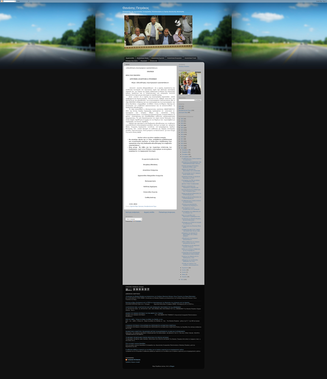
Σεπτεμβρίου (185, 156)
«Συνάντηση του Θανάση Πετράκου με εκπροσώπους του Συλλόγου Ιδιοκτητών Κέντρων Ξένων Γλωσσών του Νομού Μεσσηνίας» (161, 296)
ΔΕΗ (180, 108)
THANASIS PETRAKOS (133, 359)
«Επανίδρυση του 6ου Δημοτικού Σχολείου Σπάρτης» (190, 246)
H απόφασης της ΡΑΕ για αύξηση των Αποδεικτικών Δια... (191, 181)
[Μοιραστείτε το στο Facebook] (135, 204)
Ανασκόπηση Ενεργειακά (174, 58)
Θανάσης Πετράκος (136, 8)
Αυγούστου (185, 267)
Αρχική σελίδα (130, 58)
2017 (182, 139)
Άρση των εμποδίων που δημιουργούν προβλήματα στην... (191, 216)
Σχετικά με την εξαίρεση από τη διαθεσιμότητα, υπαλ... (190, 257)
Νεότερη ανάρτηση (132, 212)
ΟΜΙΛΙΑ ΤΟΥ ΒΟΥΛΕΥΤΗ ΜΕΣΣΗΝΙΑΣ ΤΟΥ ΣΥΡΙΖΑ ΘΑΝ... (191, 170)
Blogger (172, 366)
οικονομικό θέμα (183, 112)
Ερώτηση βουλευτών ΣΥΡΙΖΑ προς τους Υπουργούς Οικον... (191, 190)
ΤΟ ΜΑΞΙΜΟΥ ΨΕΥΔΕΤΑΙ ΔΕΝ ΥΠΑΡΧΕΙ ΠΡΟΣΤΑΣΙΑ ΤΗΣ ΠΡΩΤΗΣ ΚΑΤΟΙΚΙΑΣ (147, 337)
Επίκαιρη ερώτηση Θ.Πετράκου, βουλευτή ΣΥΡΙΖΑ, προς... (190, 166)
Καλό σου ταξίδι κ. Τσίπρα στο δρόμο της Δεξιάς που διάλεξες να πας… (145, 319)
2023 (182, 125)
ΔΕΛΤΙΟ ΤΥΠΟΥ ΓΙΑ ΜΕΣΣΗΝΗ (190, 184)
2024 (182, 123)
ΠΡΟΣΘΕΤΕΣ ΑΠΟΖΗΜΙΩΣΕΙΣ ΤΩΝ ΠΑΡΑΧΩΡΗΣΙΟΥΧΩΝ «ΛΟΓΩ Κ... (191, 163)
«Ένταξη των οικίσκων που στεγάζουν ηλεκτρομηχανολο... (190, 264)
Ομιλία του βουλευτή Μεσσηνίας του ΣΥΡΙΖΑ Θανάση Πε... (191, 194)
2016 (182, 141)
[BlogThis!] (131, 204)
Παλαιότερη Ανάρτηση (167, 212)
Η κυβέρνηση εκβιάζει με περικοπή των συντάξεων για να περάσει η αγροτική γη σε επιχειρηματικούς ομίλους (155, 349)
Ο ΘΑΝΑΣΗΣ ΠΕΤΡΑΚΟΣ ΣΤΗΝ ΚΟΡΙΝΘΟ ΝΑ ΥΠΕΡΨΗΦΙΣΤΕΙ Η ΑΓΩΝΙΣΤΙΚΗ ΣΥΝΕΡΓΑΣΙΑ (151, 325)
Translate (138, 221)
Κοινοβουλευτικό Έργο (150, 206)
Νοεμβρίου (185, 152)
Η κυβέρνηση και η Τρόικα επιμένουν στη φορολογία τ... (191, 159)
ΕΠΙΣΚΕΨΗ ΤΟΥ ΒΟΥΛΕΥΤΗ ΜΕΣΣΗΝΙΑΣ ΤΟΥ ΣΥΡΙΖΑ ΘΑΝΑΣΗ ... (189, 235)
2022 (182, 127)
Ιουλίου (184, 270)
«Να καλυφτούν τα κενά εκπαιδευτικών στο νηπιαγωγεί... (191, 208)
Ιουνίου (184, 272)
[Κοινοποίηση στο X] (133, 204)
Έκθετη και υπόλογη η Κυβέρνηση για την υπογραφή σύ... (191, 249)
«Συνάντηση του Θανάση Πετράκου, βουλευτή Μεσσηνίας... (191, 219)
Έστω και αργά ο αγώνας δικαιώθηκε (135, 343)
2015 (182, 143)
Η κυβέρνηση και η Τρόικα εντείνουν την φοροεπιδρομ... (191, 201)
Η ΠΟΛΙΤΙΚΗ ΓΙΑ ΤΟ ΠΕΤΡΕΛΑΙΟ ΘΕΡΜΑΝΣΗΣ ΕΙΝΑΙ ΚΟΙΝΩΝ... (191, 253)
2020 (182, 132)
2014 (182, 145)
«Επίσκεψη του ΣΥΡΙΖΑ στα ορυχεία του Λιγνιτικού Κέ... (191, 223)
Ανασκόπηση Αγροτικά (157, 58)
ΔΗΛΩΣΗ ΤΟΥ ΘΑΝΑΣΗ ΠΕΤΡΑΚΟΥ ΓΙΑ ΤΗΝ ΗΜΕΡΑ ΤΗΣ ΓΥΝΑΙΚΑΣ (144, 313)
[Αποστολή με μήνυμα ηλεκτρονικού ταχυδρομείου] (130, 204)
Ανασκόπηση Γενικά (190, 58)
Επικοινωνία (153, 61)
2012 (182, 279)
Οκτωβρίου (185, 154)
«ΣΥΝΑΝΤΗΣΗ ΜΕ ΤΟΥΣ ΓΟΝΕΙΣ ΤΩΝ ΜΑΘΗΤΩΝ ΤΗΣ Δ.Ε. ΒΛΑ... (191, 230)
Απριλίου (184, 276)
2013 (182, 148)
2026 (182, 118)
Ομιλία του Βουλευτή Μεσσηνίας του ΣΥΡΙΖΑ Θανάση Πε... (191, 197)
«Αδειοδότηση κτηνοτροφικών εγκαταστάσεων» (190, 239)
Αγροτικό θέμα (134, 206)
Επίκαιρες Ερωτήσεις (132, 61)
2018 (182, 136)
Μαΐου (184, 274)
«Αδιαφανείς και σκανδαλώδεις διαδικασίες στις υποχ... (190, 260)
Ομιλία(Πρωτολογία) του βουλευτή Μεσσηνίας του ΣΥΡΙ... (191, 177)
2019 (182, 134)
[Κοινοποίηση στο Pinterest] (136, 204)
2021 (182, 130)
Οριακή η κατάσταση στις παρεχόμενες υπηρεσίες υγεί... (190, 187)
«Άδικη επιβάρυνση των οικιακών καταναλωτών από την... (190, 242)
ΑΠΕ (180, 106)
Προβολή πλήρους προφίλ (133, 362)
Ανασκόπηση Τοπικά (143, 58)
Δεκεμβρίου (185, 150)
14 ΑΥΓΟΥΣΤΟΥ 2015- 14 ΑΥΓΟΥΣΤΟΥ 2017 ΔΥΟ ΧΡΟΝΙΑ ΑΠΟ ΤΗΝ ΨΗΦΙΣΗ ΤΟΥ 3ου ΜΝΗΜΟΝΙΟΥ (153, 307)
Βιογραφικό (144, 61)
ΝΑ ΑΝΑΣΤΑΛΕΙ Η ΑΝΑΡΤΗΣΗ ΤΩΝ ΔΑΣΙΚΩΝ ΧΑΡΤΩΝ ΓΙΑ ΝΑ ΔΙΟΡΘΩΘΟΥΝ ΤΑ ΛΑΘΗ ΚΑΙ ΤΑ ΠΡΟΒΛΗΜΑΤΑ (155, 331)
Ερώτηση (141, 206)
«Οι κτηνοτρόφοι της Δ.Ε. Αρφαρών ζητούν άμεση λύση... (191, 173)
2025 (182, 121)
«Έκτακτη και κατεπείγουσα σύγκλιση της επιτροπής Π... (190, 205)
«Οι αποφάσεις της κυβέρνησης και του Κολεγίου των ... (191, 212)
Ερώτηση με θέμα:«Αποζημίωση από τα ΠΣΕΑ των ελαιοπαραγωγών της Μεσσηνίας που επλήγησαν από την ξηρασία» (158, 302)
